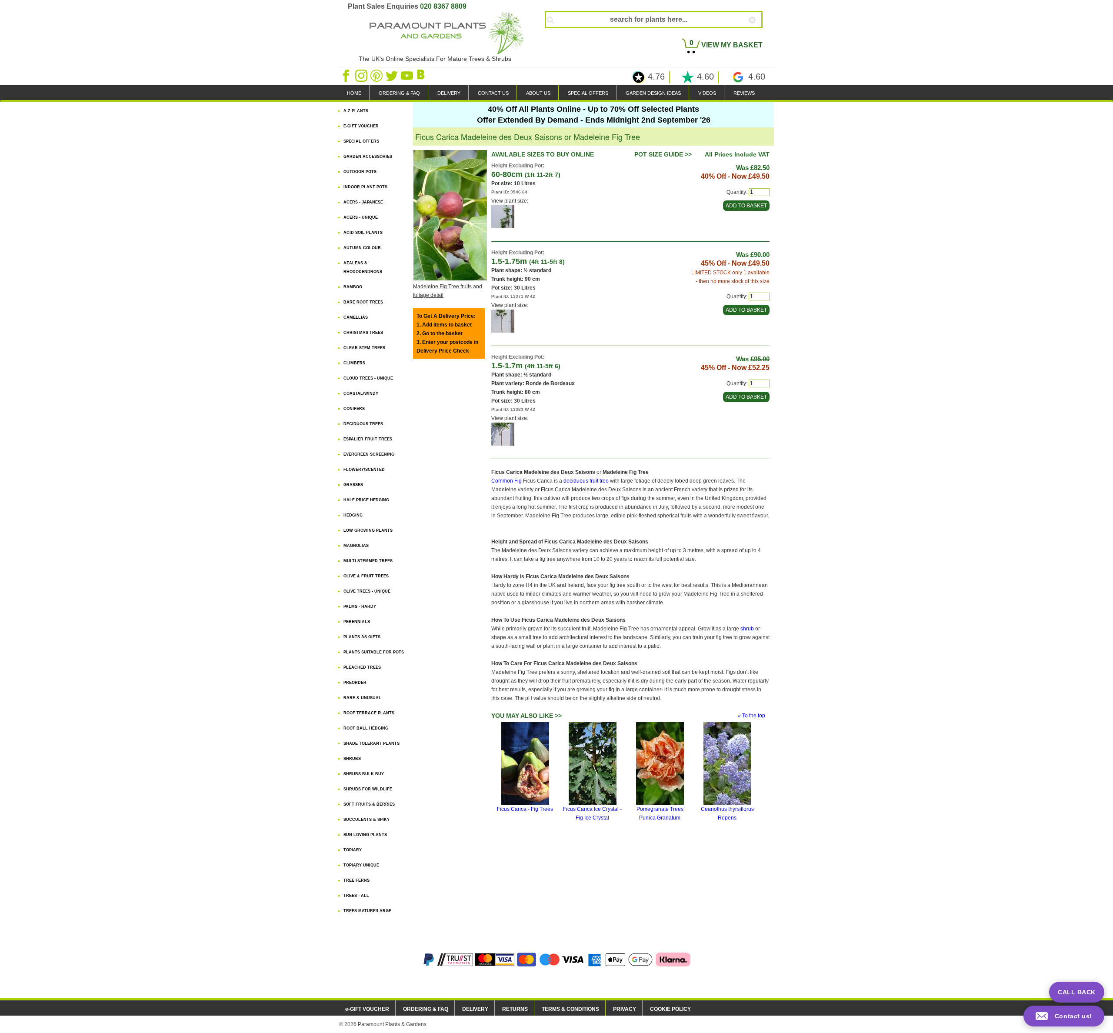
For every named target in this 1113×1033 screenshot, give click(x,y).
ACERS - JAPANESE (363, 202)
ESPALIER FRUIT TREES (367, 439)
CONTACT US (493, 93)
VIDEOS (707, 93)
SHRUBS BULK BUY (363, 774)
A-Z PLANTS (355, 111)
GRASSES (353, 485)
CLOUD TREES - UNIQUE (368, 378)
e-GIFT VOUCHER (367, 1009)
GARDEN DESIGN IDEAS (653, 93)
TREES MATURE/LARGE (367, 911)
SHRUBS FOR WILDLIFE (367, 789)
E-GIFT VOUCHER (361, 126)
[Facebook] (346, 75)
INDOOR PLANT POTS (365, 187)
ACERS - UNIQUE (360, 217)
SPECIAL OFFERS (588, 93)
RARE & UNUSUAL (362, 698)
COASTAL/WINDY (360, 393)
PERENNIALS (356, 622)
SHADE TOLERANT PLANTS (371, 743)
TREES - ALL (356, 895)
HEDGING (353, 515)
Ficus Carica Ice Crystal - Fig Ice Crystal (592, 813)
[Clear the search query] (760, 34)
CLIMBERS (354, 363)
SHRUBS (352, 758)
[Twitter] (392, 75)
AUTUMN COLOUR (362, 248)
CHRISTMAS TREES (363, 332)
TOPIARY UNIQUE (361, 865)
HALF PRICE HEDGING (366, 500)
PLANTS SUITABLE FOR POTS (373, 652)
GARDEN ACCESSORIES (367, 156)
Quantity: (736, 192)
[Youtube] (407, 75)
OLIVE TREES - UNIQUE (366, 591)
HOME (354, 93)
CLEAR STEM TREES (364, 348)
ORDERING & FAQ (399, 93)
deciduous (575, 481)
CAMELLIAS (355, 317)
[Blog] (422, 75)
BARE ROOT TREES (363, 302)
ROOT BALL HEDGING (365, 728)
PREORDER (355, 682)
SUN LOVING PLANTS (365, 835)
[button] (1063, 1016)
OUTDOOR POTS (360, 172)
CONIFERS (354, 409)
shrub (747, 629)
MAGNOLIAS (356, 545)
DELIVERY (448, 93)
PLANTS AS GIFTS (361, 637)
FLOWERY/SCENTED (364, 469)
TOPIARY (352, 850)
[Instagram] (362, 75)
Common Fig (506, 481)
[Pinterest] (377, 75)
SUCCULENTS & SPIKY (366, 819)
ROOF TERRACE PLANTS (368, 713)
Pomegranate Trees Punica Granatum (659, 813)
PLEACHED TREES (362, 667)
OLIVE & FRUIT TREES (366, 576)
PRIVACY (624, 1009)
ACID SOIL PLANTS (363, 232)
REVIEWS (744, 93)
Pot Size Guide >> (663, 154)
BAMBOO (352, 287)
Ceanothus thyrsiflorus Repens (727, 813)
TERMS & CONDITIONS (570, 1009)
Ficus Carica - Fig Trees (525, 809)
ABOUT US (538, 93)
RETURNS (515, 1009)
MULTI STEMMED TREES (368, 561)
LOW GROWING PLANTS (368, 530)
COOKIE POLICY (670, 1009)
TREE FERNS (356, 880)
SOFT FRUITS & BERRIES (369, 804)
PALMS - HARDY (359, 606)
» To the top (751, 716)
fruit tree (599, 481)
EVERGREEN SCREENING (368, 454)
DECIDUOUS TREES (363, 424)
